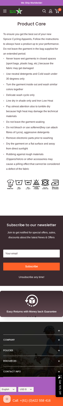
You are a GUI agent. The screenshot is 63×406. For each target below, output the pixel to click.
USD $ (23, 389)
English (5, 389)
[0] (57, 11)
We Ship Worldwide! (31, 2)
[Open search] (44, 11)
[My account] (50, 11)
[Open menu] (4, 11)
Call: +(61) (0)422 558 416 (32, 400)
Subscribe (31, 266)
